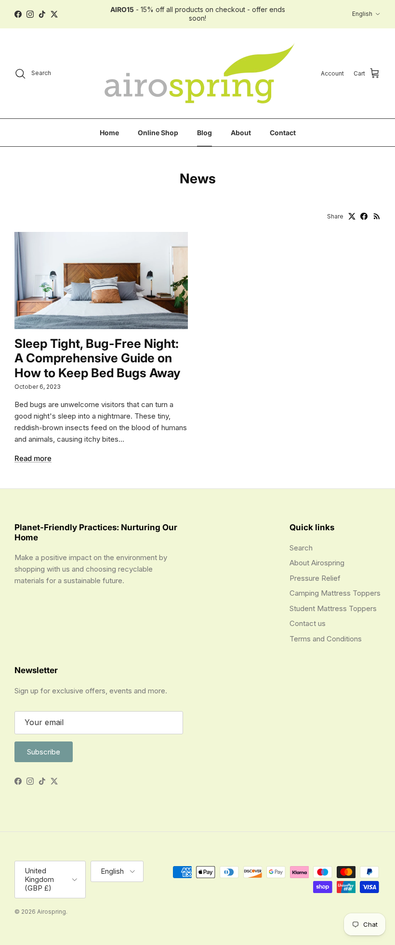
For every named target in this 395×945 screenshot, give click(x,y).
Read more (33, 458)
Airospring (51, 911)
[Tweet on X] (352, 216)
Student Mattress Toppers (333, 608)
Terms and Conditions (326, 638)
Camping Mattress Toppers (335, 593)
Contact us (308, 623)
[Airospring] (197, 73)
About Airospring (317, 562)
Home (109, 132)
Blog (204, 132)
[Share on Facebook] (364, 216)
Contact (283, 132)
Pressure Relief (315, 578)
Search (301, 547)
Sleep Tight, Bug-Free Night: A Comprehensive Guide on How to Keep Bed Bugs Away (97, 358)
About (241, 132)
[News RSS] (377, 216)
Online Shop (158, 132)
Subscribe (43, 751)
